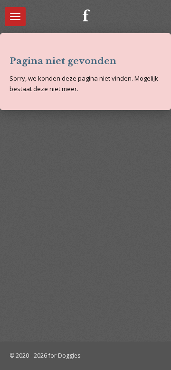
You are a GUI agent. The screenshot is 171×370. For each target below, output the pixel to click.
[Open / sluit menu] (15, 16)
